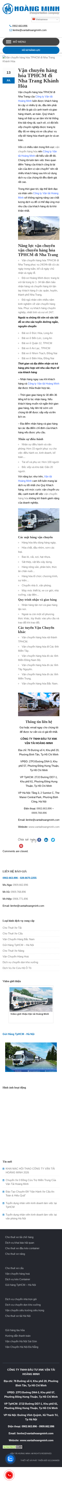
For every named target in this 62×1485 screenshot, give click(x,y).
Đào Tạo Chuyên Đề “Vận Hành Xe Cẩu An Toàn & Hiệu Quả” (30, 1193)
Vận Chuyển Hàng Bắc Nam (19, 939)
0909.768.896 (39, 812)
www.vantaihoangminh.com (44, 826)
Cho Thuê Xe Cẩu (13, 933)
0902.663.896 (19, 25)
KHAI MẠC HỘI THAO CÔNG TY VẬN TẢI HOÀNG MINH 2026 (30, 1170)
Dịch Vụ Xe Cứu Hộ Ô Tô (17, 967)
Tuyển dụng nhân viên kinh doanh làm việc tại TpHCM (31, 1205)
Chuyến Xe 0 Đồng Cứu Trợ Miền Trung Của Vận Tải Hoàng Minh (31, 1182)
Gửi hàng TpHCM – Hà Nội (20, 1284)
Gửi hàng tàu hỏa (15, 1330)
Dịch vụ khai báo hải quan (19, 1242)
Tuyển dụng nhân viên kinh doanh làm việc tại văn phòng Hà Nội (31, 1216)
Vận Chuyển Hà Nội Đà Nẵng (21, 1346)
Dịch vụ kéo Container (17, 1279)
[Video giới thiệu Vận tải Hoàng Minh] (31, 999)
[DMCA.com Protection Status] (31, 1447)
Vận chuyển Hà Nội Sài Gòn (21, 1341)
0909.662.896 (20, 884)
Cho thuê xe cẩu (14, 1268)
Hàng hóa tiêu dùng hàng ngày (39, 542)
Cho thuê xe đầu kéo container (22, 1248)
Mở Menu (19, 41)
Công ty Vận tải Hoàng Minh (43, 383)
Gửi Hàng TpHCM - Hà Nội (18, 1034)
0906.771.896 (20, 898)
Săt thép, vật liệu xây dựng (37, 561)
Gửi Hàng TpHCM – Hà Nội (18, 944)
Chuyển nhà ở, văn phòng (36, 585)
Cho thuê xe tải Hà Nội (17, 1315)
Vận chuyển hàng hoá (17, 1273)
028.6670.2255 (28, 877)
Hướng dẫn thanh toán (17, 1335)
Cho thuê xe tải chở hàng (19, 1237)
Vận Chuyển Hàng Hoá (16, 956)
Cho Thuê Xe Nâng (13, 950)
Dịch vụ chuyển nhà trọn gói (21, 1299)
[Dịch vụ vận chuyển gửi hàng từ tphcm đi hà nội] (31, 1057)
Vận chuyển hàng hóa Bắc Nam (40, 683)
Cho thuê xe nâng (15, 1253)
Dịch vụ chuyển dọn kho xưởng (20, 962)
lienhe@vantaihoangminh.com (30, 30)
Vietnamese (42, 19)
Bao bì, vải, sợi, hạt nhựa (36, 556)
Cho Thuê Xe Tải (12, 927)
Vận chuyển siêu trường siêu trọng (24, 1310)
